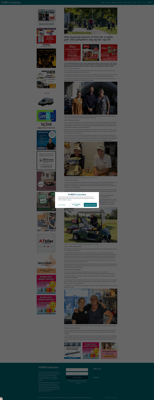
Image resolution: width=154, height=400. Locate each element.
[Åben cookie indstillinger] (1, 398)
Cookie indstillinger (61, 204)
